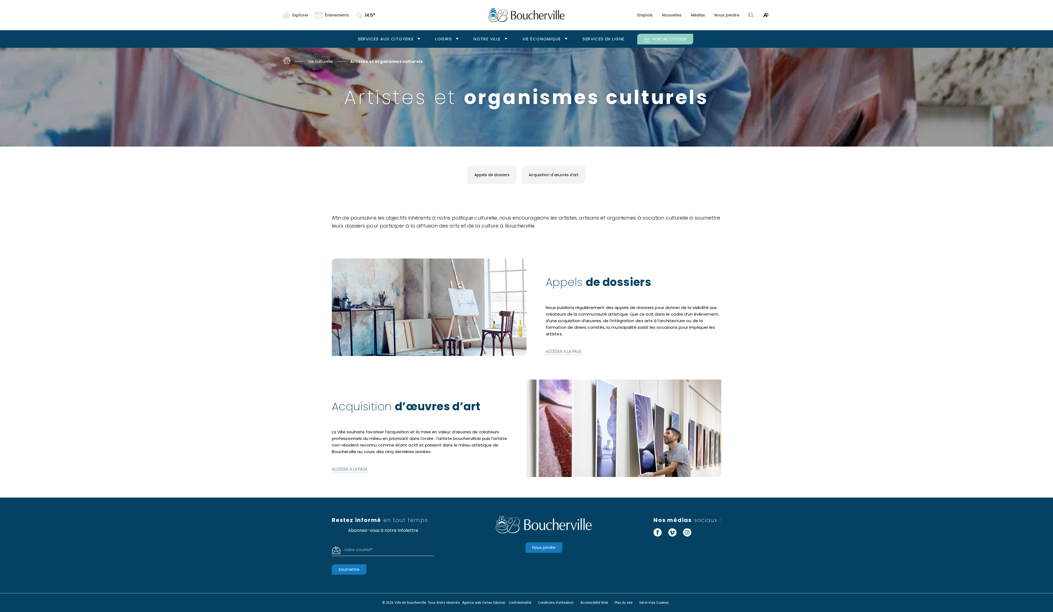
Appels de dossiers (491, 175)
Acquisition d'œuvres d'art (554, 175)
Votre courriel (358, 549)
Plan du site (624, 603)
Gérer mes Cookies (654, 603)
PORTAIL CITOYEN (669, 39)
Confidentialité (520, 603)
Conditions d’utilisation (556, 603)
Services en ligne (603, 39)
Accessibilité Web (594, 603)
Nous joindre (726, 15)
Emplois (645, 15)
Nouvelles (671, 15)
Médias (698, 15)
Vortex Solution (493, 603)
